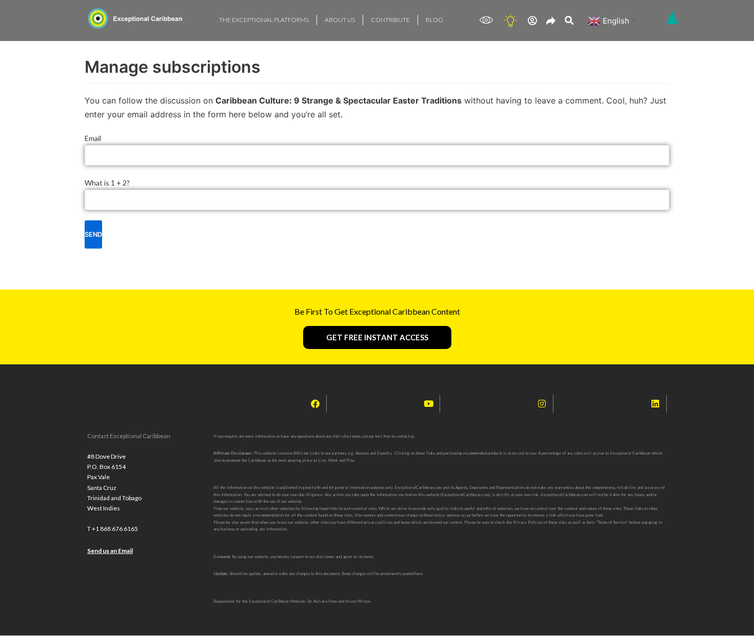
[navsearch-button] (569, 20)
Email (93, 138)
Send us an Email (110, 551)
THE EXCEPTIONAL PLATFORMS (264, 20)
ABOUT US (340, 20)
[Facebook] (315, 404)
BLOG (434, 20)
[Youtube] (429, 404)
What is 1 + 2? (107, 182)
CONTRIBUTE (390, 20)
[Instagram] (542, 404)
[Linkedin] (655, 404)
